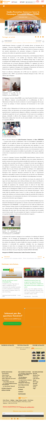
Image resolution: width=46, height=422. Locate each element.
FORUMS (20, 389)
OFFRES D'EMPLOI (7, 388)
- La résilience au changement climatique (24, 382)
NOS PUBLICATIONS (23, 385)
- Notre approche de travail (9, 378)
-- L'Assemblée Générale (8, 381)
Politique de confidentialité (27, 407)
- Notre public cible (6, 376)
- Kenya (34, 380)
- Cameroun (35, 376)
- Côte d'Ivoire (36, 378)
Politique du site (16, 406)
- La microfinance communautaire (22, 378)
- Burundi (34, 373)
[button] (3, 6)
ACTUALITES (21, 387)
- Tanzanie (35, 385)
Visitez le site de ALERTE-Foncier (12, 318)
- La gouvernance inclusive (25, 380)
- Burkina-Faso (36, 375)
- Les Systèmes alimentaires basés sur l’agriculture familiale (25, 374)
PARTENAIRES (22, 394)
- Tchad (34, 386)
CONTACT (20, 391)
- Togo (33, 388)
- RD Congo (35, 381)
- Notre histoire (5, 375)
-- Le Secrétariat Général (8, 386)
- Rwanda (34, 383)
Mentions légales (7, 406)
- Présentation (5, 373)
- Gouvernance (5, 380)
